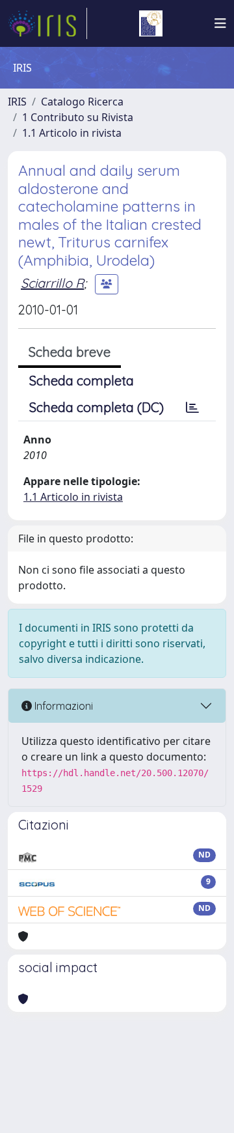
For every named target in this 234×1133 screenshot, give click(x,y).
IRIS (17, 101)
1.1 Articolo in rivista (72, 133)
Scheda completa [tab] (81, 380)
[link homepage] (47, 23)
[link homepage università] (151, 23)
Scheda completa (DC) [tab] (96, 407)
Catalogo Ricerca (82, 101)
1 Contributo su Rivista (77, 117)
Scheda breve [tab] (69, 352)
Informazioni (62, 705)
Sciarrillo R (52, 283)
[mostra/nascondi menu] (220, 23)
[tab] (192, 407)
